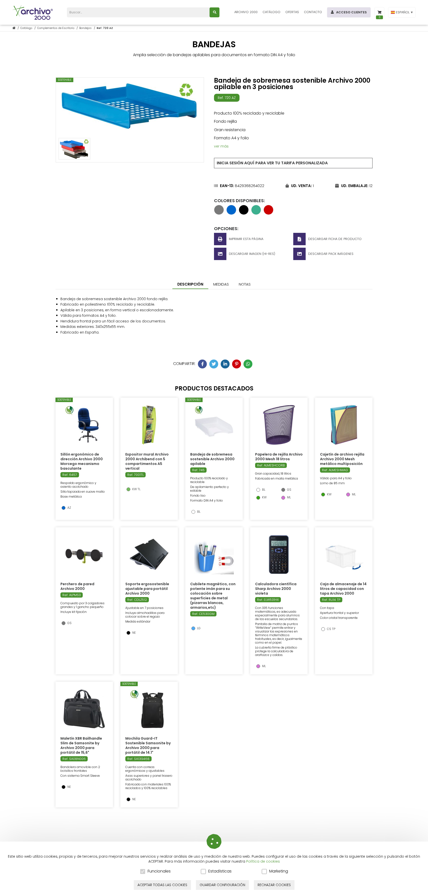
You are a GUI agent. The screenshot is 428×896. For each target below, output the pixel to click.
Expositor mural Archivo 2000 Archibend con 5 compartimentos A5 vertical (147, 461)
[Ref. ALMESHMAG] (343, 425)
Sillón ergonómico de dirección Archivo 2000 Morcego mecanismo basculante (81, 461)
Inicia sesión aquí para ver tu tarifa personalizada (272, 163)
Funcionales (159, 871)
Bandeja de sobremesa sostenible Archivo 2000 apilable (212, 459)
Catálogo (271, 12)
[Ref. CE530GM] (214, 554)
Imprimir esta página (246, 239)
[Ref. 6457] (84, 425)
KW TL (136, 489)
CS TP (330, 629)
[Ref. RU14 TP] (344, 554)
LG (198, 628)
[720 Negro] (244, 213)
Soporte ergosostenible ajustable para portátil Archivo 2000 (147, 588)
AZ (69, 508)
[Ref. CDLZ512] (149, 554)
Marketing (278, 871)
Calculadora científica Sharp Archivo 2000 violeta (275, 588)
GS (288, 490)
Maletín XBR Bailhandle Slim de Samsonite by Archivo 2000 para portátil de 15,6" (81, 745)
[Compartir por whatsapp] (247, 364)
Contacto (313, 12)
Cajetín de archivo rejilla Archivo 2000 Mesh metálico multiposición (342, 459)
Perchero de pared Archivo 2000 (77, 586)
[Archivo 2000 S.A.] (33, 12)
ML (288, 497)
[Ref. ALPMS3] (84, 554)
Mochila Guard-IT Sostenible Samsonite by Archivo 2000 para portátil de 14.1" (148, 745)
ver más (221, 146)
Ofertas (292, 12)
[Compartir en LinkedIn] (225, 364)
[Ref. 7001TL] (149, 425)
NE (134, 633)
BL (198, 512)
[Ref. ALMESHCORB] (279, 425)
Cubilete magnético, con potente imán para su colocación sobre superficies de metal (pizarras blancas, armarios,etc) (213, 595)
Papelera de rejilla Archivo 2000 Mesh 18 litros (279, 456)
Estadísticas (220, 871)
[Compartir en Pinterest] (236, 364)
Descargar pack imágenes (330, 253)
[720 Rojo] (268, 213)
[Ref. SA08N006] (84, 709)
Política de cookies (263, 861)
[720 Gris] (219, 213)
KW (264, 497)
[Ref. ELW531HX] (279, 554)
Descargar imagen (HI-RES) (252, 253)
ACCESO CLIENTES (351, 12)
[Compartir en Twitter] (213, 364)
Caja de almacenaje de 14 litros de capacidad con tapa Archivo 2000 (343, 588)
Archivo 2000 (246, 12)
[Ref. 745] (214, 425)
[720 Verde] (256, 213)
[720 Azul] (231, 213)
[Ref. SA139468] (149, 709)
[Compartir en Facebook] (202, 364)
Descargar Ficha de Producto (335, 239)
